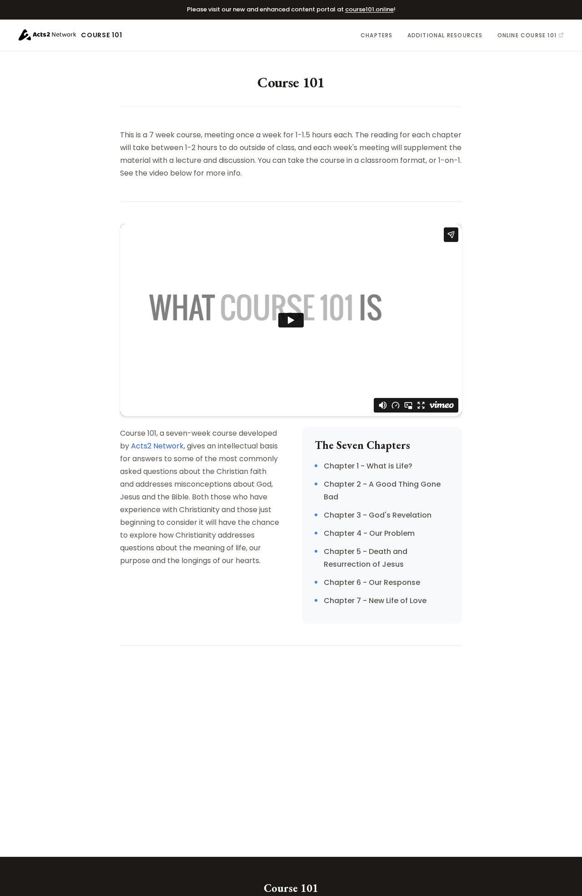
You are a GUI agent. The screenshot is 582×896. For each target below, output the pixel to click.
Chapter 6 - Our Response (372, 582)
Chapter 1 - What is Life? (368, 466)
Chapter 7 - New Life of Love (375, 600)
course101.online (369, 9)
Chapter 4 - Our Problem (369, 533)
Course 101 (101, 35)
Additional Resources (445, 35)
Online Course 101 (527, 35)
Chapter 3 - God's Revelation (377, 515)
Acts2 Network (157, 446)
